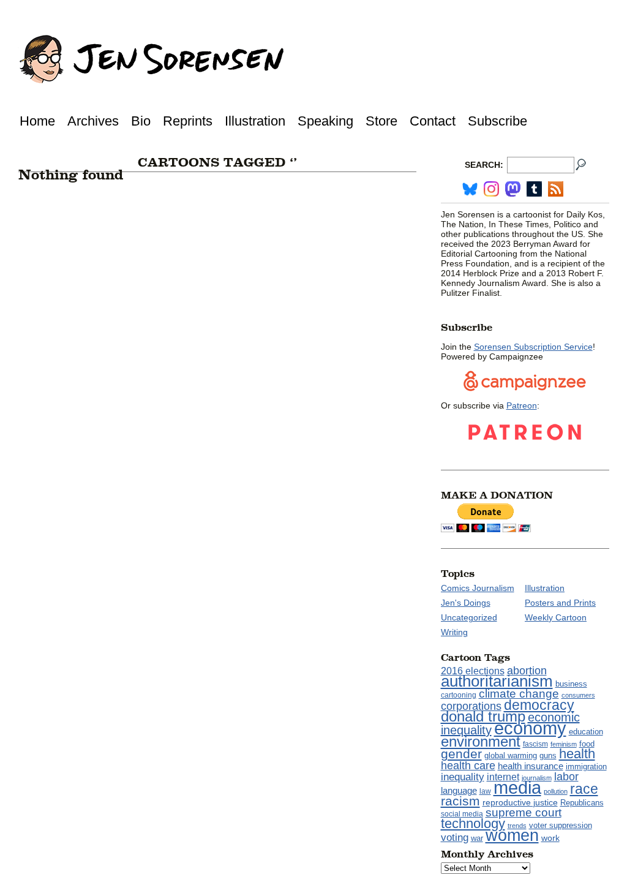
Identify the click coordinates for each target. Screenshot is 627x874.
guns (548, 756)
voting (454, 837)
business (571, 683)
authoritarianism (497, 681)
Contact (433, 121)
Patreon (521, 405)
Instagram (491, 189)
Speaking (325, 121)
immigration (586, 766)
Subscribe (497, 121)
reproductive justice (520, 802)
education (586, 731)
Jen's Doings (465, 603)
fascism (535, 744)
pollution (556, 791)
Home (37, 121)
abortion (527, 670)
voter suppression (560, 825)
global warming (510, 756)
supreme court (523, 812)
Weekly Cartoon (556, 617)
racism (460, 801)
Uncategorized (469, 617)
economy (530, 728)
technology (473, 823)
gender (461, 754)
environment (480, 741)
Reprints (187, 121)
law (485, 791)
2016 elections (473, 671)
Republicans (582, 802)
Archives (93, 121)
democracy (539, 705)
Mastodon (512, 189)
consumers (578, 695)
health (577, 753)
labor (566, 776)
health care (468, 765)
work (550, 838)
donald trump (483, 716)
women (512, 835)
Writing (454, 632)
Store (381, 121)
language (459, 790)
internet (503, 777)
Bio (141, 121)
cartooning (458, 695)
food (587, 744)
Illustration (255, 121)
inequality (462, 776)
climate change (519, 693)
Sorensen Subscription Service (533, 347)
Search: (484, 165)
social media (462, 814)
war (477, 838)
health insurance (530, 766)
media (517, 787)
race (584, 789)
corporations (471, 706)
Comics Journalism (477, 588)
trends (517, 825)
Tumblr (534, 189)
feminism (563, 744)
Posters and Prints (560, 603)
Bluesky (470, 189)
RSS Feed (555, 189)
